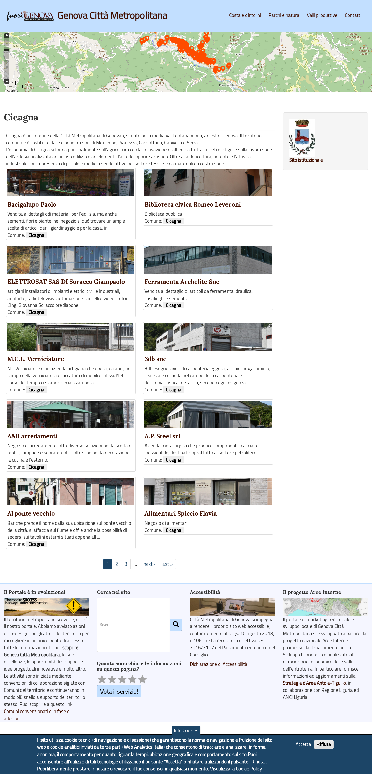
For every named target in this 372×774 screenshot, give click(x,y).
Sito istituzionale (306, 160)
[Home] (32, 16)
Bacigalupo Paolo (31, 204)
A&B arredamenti (32, 436)
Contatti (353, 15)
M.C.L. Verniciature (35, 359)
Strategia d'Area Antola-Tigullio (314, 683)
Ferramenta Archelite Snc (181, 282)
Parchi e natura (283, 15)
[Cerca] (176, 625)
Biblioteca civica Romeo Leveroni (192, 204)
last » (167, 564)
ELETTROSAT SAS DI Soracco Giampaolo (66, 282)
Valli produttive (322, 15)
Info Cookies (186, 730)
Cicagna (36, 235)
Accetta (303, 744)
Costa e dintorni (245, 15)
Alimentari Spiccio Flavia (180, 513)
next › (149, 564)
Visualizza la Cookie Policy (236, 768)
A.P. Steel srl (162, 436)
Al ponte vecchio (31, 513)
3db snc (155, 359)
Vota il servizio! (119, 691)
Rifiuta (323, 744)
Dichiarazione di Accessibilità (218, 664)
